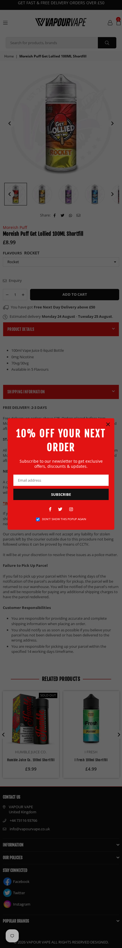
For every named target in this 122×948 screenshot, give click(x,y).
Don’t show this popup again (64, 519)
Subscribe (61, 494)
